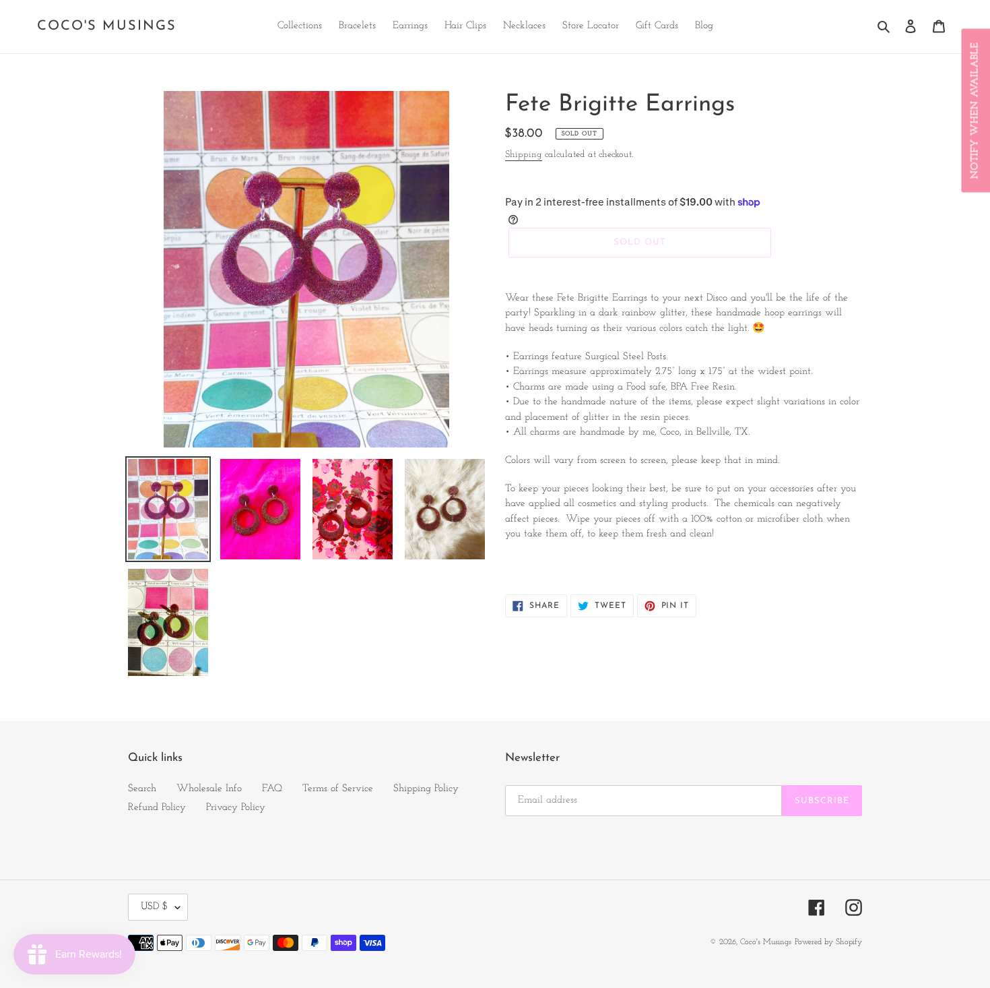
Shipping (523, 155)
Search (142, 789)
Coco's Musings (106, 26)
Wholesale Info (209, 789)
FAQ (272, 789)
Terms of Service (337, 789)
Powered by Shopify (828, 942)
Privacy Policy (235, 808)
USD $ (154, 907)
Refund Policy (157, 808)
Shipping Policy (426, 789)
